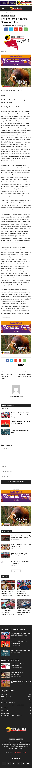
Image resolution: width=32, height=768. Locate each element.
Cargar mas (15, 571)
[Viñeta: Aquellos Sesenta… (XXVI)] (5, 432)
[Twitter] (13, 763)
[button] (29, 8)
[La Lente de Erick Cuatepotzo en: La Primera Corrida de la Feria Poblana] (8, 604)
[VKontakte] (23, 763)
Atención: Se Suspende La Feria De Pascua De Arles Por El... (23, 612)
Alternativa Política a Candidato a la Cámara (24, 375)
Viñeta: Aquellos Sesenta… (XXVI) (20, 650)
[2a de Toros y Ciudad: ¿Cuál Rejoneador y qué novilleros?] (5, 555)
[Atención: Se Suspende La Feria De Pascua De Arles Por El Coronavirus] (24, 604)
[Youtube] (28, 763)
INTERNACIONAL (5, 15)
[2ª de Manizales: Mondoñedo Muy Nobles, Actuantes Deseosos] (5, 538)
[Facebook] (4, 763)
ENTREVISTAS (5, 713)
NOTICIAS (12, 15)
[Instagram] (9, 763)
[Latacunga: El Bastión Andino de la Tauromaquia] (5, 423)
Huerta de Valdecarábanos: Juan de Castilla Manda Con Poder (20, 415)
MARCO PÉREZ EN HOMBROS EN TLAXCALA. (6, 376)
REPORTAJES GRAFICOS (8, 702)
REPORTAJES (4, 708)
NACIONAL (4, 699)
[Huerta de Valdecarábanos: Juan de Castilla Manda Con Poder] (5, 415)
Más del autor (6, 408)
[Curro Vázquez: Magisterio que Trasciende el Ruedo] (24, 585)
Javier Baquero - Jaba (8, 25)
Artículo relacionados (8, 405)
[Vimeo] (18, 763)
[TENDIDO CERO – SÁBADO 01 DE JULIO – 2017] (5, 564)
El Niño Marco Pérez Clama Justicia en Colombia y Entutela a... (7, 593)
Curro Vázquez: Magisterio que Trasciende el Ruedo (23, 593)
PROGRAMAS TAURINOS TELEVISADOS (12, 705)
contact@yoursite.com (20, 752)
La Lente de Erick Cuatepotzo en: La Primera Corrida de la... (8, 612)
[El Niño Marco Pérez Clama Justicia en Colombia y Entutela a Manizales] (8, 585)
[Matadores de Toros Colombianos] (5, 675)
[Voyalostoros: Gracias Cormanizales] (5, 666)
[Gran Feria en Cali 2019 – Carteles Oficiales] (5, 683)
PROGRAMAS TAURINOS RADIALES (11, 716)
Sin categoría (4, 710)
